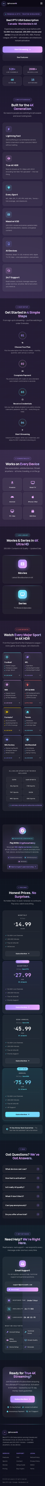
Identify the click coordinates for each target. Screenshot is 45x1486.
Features (6, 1457)
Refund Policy (35, 1457)
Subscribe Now (21, 954)
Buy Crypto (20, 1469)
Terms (32, 1469)
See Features (22, 57)
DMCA (32, 1465)
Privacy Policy (35, 1461)
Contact (19, 1461)
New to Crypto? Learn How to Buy (22, 867)
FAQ (17, 1457)
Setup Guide (20, 1465)
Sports (5, 1461)
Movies (5, 1465)
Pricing (5, 1469)
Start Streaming (21, 49)
